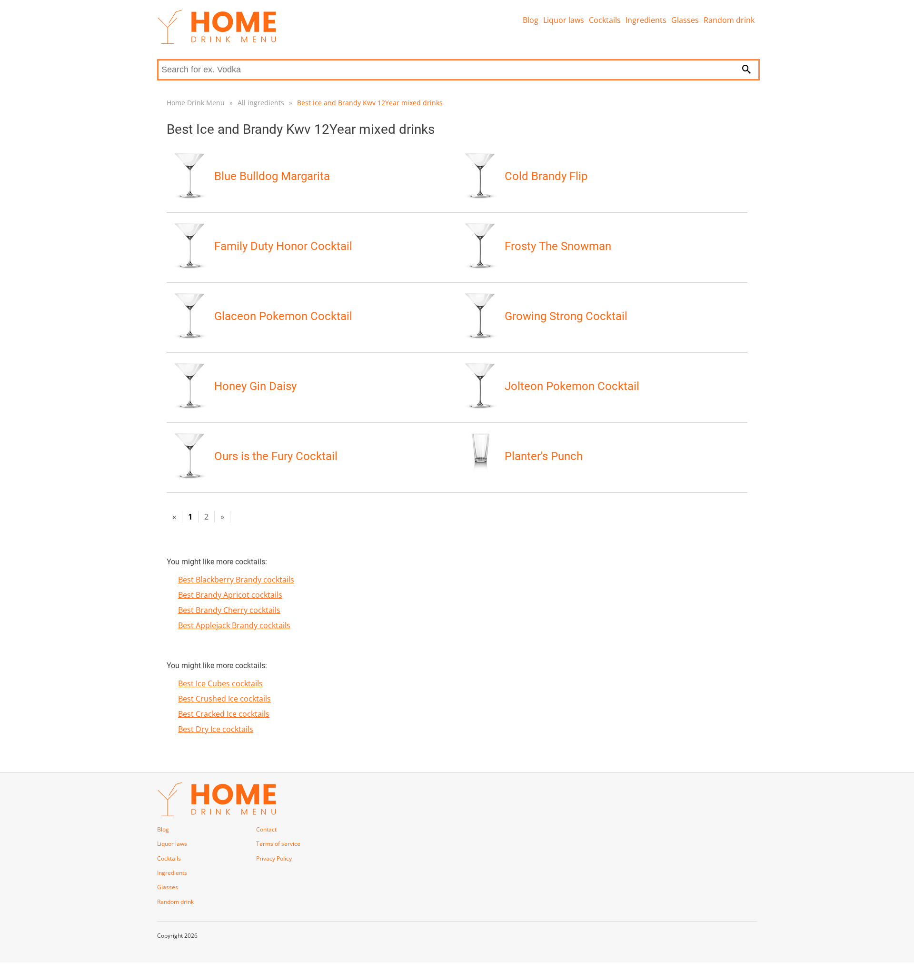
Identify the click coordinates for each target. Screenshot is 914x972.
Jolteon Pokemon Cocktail (572, 386)
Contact (266, 829)
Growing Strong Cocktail (566, 316)
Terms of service (278, 844)
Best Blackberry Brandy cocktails (236, 579)
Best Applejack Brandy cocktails (234, 625)
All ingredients (261, 102)
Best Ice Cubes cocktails (220, 683)
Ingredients (646, 20)
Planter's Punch (544, 456)
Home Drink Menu (196, 102)
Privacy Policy (274, 858)
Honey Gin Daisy (255, 386)
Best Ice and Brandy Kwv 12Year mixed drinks (370, 102)
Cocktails (605, 20)
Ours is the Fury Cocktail (276, 456)
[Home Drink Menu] (216, 41)
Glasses (685, 20)
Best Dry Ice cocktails (215, 729)
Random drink (729, 20)
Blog (530, 20)
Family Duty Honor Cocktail (283, 246)
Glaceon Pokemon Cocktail (283, 316)
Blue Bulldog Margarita (272, 176)
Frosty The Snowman (558, 246)
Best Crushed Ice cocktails (224, 698)
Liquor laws (563, 20)
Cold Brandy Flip (546, 176)
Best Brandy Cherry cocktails (229, 610)
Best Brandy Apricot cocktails (230, 595)
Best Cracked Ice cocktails (223, 714)
